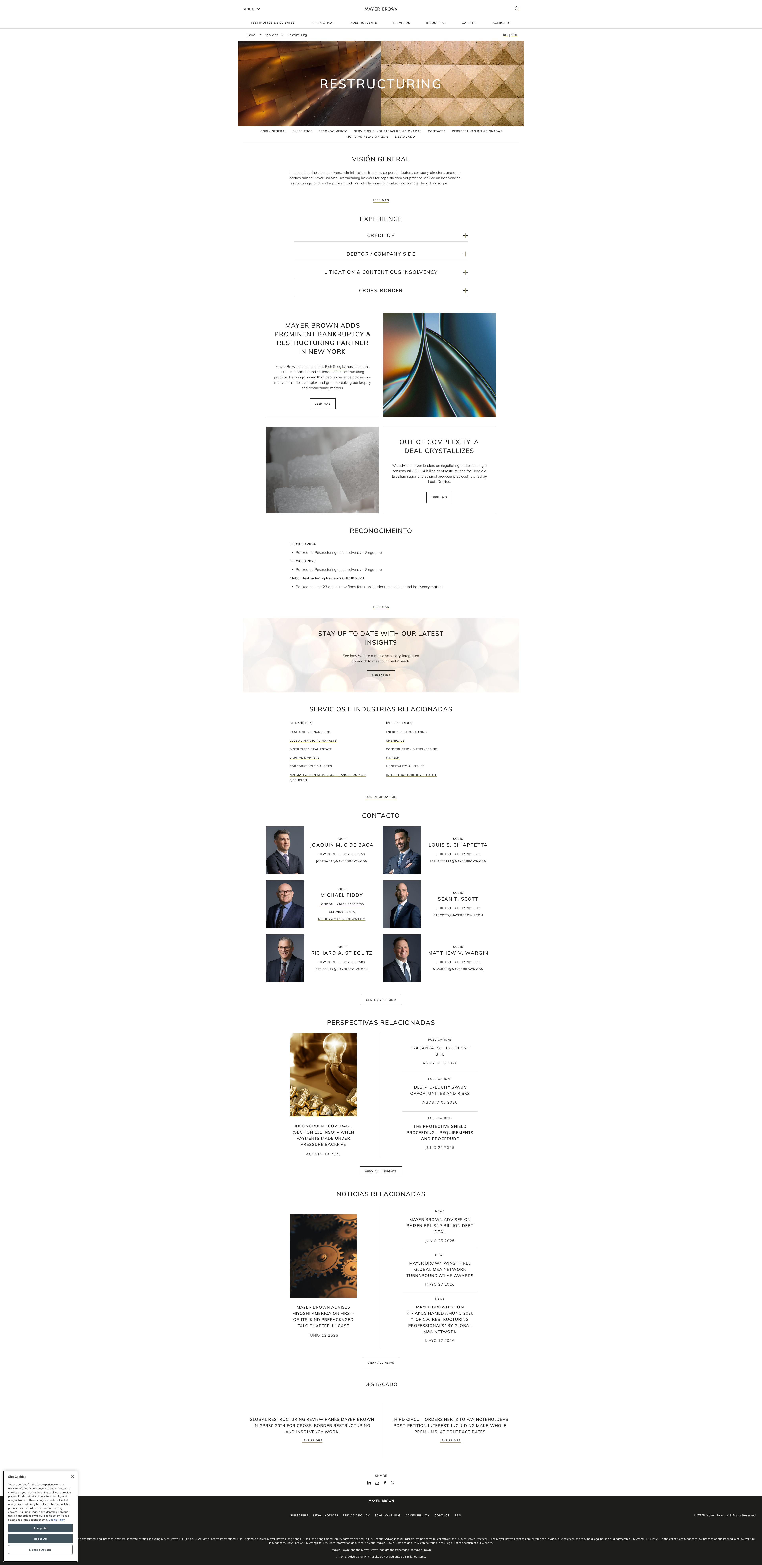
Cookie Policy (57, 1519)
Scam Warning (388, 1515)
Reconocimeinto (333, 131)
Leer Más (381, 200)
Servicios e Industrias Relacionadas (388, 131)
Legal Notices (325, 1515)
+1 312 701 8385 (467, 854)
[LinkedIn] (369, 1484)
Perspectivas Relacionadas (477, 131)
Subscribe (381, 675)
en (505, 34)
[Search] (517, 8)
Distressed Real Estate (311, 749)
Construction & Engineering (411, 749)
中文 (514, 34)
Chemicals (395, 740)
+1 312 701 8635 (467, 962)
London (326, 904)
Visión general (273, 131)
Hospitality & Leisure (405, 766)
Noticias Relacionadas (368, 136)
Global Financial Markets (313, 740)
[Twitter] (392, 1484)
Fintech (393, 757)
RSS (458, 1515)
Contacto (437, 131)
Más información (381, 796)
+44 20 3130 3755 (350, 904)
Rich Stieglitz (335, 366)
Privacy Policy (356, 1515)
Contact (442, 1515)
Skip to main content (19, 3)
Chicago (443, 854)
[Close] (72, 1476)
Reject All (40, 1538)
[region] (40, 1516)
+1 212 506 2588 (352, 962)
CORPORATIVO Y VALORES (311, 766)
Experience (302, 131)
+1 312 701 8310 (467, 908)
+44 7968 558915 (342, 912)
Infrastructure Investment (411, 775)
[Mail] (377, 1483)
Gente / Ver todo (381, 1000)
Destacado (405, 136)
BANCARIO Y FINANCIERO (310, 732)
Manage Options (40, 1549)
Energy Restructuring (406, 732)
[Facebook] (385, 1484)
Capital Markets (304, 757)
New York (327, 854)
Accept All (40, 1528)
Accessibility (417, 1515)
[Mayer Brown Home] (381, 8)
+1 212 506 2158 (352, 854)
